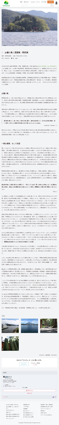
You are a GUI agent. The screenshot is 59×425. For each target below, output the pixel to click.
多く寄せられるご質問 (28, 416)
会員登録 (50, 2)
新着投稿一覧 (26, 404)
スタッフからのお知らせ (46, 414)
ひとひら (33, 2)
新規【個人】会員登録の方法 (12, 414)
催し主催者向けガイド (28, 414)
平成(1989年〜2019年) (21, 56)
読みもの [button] (26, 2)
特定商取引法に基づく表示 (47, 406)
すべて (38, 2)
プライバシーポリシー (46, 408)
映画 (21, 2)
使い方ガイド (26, 410)
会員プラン (8, 412)
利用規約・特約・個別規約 (47, 404)
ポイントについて (10, 418)
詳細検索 (25, 408)
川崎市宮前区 (9, 378)
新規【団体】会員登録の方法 (12, 416)
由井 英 (10, 376)
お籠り (16, 58)
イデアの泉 (43, 2)
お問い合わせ (44, 412)
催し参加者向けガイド (28, 412)
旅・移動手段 (6, 58)
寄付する (30, 390)
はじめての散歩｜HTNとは (12, 404)
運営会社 (43, 410)
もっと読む (25, 387)
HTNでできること (10, 410)
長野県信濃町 (8, 56)
